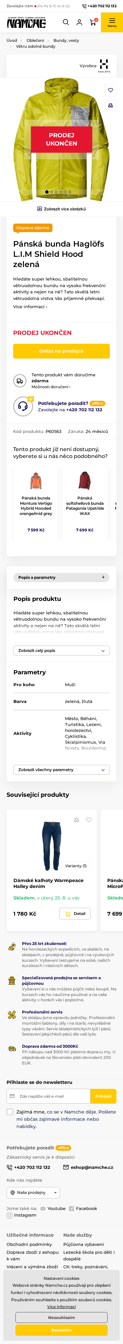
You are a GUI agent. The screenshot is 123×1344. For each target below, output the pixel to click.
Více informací (61, 1306)
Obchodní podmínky (29, 1244)
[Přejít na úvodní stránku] (26, 22)
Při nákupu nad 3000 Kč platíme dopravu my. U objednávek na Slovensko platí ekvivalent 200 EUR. (68, 1057)
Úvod (12, 40)
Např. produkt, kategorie (48, 57)
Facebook (86, 1208)
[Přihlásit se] (79, 22)
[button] (66, 22)
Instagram (25, 1215)
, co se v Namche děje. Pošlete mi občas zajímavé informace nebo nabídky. (66, 1119)
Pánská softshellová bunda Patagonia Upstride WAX (85, 506)
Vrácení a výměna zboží (32, 1266)
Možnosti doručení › (51, 386)
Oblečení (35, 40)
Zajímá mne (30, 1112)
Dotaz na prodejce (61, 351)
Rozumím (61, 1330)
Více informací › (30, 306)
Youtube (57, 1208)
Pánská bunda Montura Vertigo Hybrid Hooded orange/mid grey (36, 506)
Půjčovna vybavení (83, 1244)
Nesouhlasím (61, 1317)
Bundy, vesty (66, 40)
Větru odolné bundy (35, 46)
